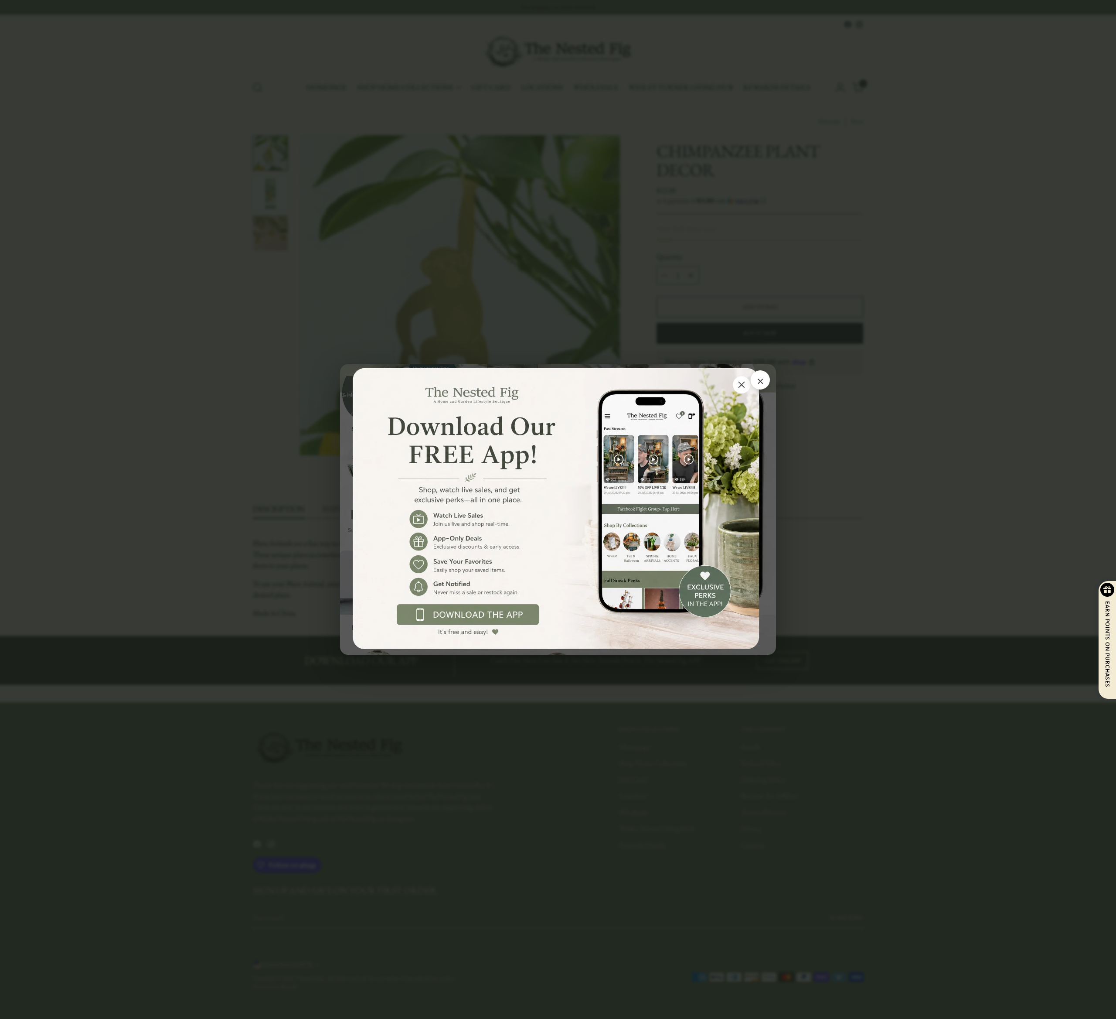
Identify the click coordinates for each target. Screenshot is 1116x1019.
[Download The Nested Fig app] (558, 509)
